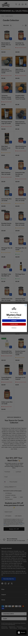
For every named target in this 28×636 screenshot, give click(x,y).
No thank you (14, 327)
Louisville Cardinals (14, 324)
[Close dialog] (26, 305)
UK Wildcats (14, 320)
